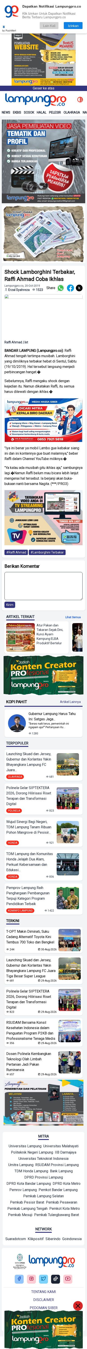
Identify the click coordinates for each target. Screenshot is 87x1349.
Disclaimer (43, 1300)
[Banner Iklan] (43, 43)
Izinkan (73, 25)
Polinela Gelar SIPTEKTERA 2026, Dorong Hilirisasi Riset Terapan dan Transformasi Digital (28, 796)
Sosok (29, 112)
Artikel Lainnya (70, 702)
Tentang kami (43, 1292)
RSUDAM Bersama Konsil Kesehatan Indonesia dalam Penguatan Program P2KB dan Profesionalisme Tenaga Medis (30, 1030)
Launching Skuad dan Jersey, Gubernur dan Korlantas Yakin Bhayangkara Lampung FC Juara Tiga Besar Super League (31, 968)
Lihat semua (73, 617)
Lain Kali (49, 25)
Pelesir (55, 112)
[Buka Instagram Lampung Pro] (31, 1279)
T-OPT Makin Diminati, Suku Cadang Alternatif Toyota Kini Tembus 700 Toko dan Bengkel (30, 936)
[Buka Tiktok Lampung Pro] (55, 1279)
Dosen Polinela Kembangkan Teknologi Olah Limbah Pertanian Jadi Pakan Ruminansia (28, 1062)
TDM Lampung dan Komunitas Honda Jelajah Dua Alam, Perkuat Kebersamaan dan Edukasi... (29, 862)
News (6, 112)
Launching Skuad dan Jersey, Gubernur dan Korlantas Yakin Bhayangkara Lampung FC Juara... (28, 762)
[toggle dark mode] (80, 100)
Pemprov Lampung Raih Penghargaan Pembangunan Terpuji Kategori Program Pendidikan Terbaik (28, 896)
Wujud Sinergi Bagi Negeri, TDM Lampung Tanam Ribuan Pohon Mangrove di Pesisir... (28, 827)
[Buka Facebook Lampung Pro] (19, 1279)
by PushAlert (9, 30)
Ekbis (17, 112)
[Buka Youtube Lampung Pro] (67, 1279)
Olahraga (72, 112)
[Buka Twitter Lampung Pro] (43, 1279)
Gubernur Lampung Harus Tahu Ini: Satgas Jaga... (52, 716)
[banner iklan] (43, 161)
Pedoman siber (44, 1308)
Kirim (9, 605)
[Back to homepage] (35, 100)
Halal (41, 112)
